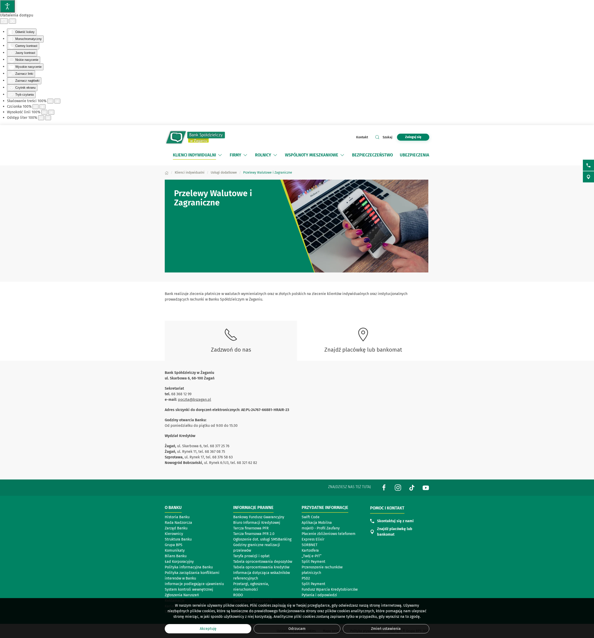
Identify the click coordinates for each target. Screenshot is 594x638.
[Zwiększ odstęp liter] (48, 117)
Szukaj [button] (387, 137)
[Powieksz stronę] (57, 101)
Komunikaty (175, 550)
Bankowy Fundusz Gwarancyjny (258, 517)
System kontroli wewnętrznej (189, 589)
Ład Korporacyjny (179, 561)
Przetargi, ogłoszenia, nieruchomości (251, 587)
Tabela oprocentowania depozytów (262, 561)
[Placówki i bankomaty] (588, 176)
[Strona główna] (166, 173)
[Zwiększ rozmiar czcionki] (42, 106)
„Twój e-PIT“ (312, 556)
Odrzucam (297, 628)
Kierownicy (174, 533)
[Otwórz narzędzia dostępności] (7, 6)
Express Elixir (313, 539)
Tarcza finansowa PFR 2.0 (253, 533)
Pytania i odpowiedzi (319, 595)
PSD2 (306, 578)
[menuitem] (198, 155)
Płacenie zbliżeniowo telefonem (328, 533)
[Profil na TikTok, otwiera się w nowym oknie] (411, 487)
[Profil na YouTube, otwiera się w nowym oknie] (425, 487)
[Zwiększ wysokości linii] (51, 112)
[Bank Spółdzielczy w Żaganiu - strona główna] (195, 137)
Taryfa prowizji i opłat (251, 556)
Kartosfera (310, 550)
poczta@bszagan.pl (194, 399)
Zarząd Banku (176, 528)
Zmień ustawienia (386, 628)
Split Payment (313, 561)
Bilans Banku (176, 556)
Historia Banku (177, 517)
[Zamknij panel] (12, 21)
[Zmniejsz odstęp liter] (41, 117)
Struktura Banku (178, 539)
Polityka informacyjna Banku (189, 567)
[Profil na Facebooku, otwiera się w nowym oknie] (384, 487)
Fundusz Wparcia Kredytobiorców (330, 589)
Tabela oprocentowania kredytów (261, 567)
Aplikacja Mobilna (317, 522)
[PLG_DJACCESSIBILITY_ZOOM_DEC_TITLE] (50, 101)
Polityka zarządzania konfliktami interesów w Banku (192, 575)
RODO (238, 595)
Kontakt (362, 137)
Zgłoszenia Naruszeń (182, 595)
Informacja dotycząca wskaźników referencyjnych (261, 575)
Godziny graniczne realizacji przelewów (256, 548)
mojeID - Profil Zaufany (321, 528)
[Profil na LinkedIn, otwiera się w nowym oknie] (397, 487)
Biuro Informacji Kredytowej (256, 522)
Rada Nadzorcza (178, 522)
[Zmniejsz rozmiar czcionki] (35, 106)
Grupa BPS (173, 545)
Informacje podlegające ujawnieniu (194, 584)
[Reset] (4, 21)
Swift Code (311, 517)
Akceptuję (208, 628)
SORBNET (309, 545)
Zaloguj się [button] (413, 137)
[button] (220, 155)
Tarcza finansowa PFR (251, 528)
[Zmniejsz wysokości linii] (44, 112)
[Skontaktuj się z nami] (588, 165)
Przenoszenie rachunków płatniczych (322, 570)
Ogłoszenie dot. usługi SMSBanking (262, 539)
